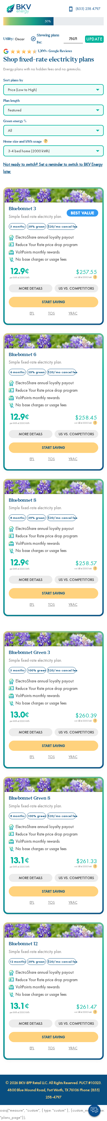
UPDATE (94, 39)
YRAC (73, 313)
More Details (31, 288)
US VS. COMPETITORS (76, 288)
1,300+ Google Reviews (55, 51)
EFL (32, 313)
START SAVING (53, 302)
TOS (51, 313)
